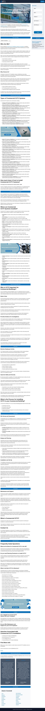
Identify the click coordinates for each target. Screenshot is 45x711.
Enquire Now (15, 346)
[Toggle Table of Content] (9, 41)
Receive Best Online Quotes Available (15, 191)
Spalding (17, 697)
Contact (42, 1)
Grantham (17, 701)
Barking (2, 650)
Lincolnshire (3, 703)
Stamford (17, 704)
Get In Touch (15, 413)
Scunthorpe (18, 696)
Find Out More (15, 488)
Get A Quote (15, 612)
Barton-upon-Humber (19, 694)
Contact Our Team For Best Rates (16, 95)
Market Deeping (18, 703)
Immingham (3, 699)
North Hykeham (18, 693)
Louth (2, 693)
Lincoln (3, 702)
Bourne (17, 700)
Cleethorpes (3, 696)
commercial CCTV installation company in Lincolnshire (15, 46)
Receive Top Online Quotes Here (15, 284)
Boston (3, 700)
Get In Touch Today (16, 37)
